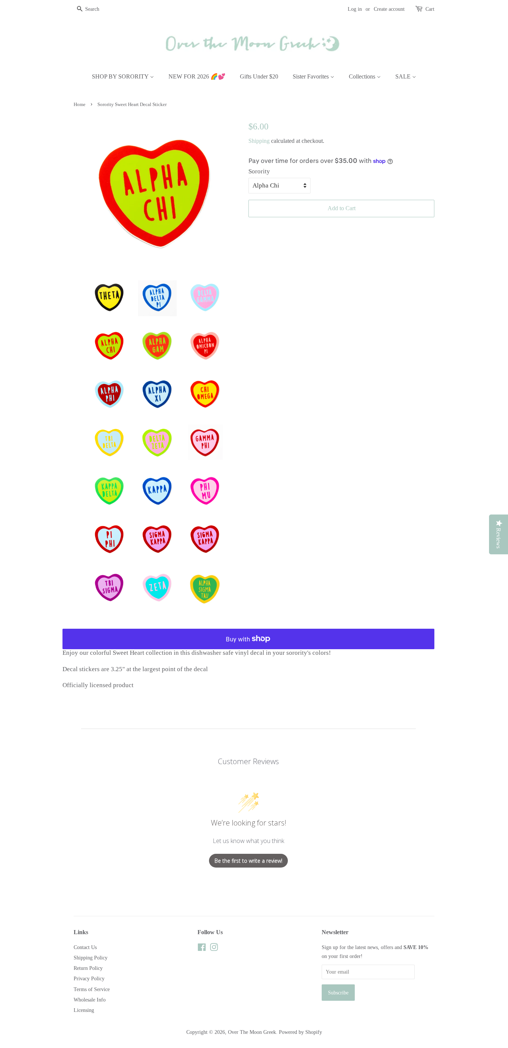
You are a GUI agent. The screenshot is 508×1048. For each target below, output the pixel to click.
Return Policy (88, 968)
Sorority (259, 171)
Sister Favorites (311, 76)
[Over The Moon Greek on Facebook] (201, 949)
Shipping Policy (90, 958)
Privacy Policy (89, 978)
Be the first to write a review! (248, 860)
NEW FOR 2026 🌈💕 (196, 76)
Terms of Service (92, 989)
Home (80, 104)
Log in (355, 9)
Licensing (84, 1010)
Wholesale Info (90, 1000)
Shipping (259, 141)
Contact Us (85, 947)
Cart (429, 9)
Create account (389, 9)
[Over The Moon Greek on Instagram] (214, 949)
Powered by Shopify (300, 1032)
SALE (403, 76)
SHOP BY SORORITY (121, 76)
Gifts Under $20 (259, 76)
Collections (363, 76)
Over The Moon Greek (252, 1032)
